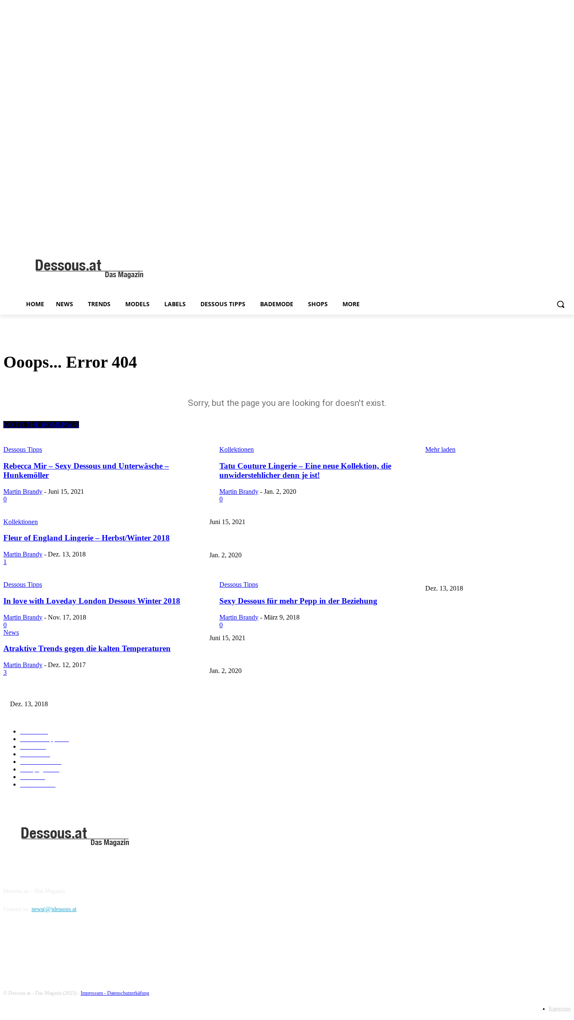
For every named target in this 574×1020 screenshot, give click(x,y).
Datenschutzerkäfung (128, 993)
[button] (560, 304)
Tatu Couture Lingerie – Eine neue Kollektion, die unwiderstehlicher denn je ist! (305, 541)
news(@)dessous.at (54, 909)
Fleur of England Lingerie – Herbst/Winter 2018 (267, 574)
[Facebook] (12, 947)
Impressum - (94, 993)
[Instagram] (33, 947)
